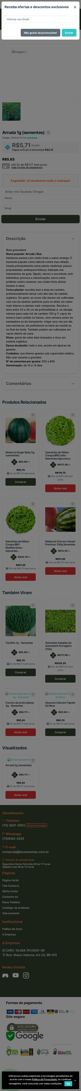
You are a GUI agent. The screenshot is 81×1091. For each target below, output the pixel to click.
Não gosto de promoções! (40, 32)
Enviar (69, 32)
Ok (68, 1083)
